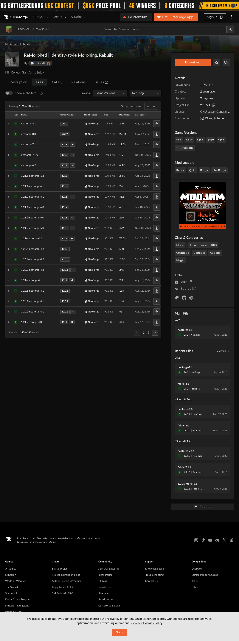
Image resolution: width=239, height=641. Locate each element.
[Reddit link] (231, 540)
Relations (78, 82)
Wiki (184, 282)
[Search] (230, 29)
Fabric (180, 170)
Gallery (57, 82)
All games (10, 568)
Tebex (195, 581)
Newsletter (104, 587)
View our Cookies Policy (146, 623)
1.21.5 (221, 140)
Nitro (195, 587)
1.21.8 (200, 140)
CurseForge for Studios (205, 575)
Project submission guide (66, 575)
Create (58, 17)
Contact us (151, 581)
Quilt (192, 170)
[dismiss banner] (233, 5)
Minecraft (11, 44)
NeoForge (219, 170)
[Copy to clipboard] (213, 105)
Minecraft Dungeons (17, 605)
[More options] (231, 17)
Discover (23, 29)
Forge (204, 170)
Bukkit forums (106, 599)
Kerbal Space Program (17, 599)
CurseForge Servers (109, 605)
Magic (180, 260)
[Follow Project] (226, 62)
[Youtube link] (210, 540)
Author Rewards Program (66, 581)
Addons (215, 252)
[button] (83, 123)
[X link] (224, 540)
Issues (99, 82)
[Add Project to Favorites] (216, 62)
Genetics (199, 252)
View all (221, 351)
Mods (26, 44)
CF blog (102, 581)
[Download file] (156, 123)
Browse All (41, 29)
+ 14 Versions (184, 147)
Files (39, 82)
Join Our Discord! (108, 568)
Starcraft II (11, 593)
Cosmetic (182, 252)
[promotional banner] (119, 5)
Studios (76, 17)
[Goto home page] (16, 17)
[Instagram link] (196, 540)
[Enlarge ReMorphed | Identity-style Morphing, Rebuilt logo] (12, 59)
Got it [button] (119, 632)
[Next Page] (155, 333)
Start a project (60, 568)
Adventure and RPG (203, 245)
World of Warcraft (16, 581)
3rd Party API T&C (62, 593)
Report (204, 507)
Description (18, 82)
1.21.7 (211, 140)
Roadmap (103, 593)
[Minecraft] (9, 29)
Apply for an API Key (64, 587)
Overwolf (197, 568)
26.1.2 (189, 140)
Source (186, 288)
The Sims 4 (11, 587)
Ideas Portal (105, 575)
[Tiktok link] (203, 540)
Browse (38, 17)
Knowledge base (154, 568)
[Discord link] (217, 540)
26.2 (178, 140)
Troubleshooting (154, 575)
